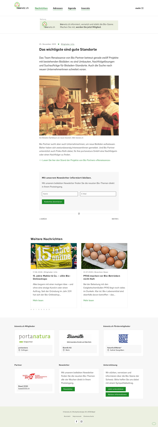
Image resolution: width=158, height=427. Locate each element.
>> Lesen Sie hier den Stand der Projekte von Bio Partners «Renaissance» (74, 160)
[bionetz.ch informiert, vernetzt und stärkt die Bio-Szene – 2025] (79, 25)
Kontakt (67, 416)
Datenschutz (89, 416)
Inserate (85, 8)
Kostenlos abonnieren (53, 202)
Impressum (77, 416)
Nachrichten (41, 8)
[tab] (31, 309)
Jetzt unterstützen (115, 389)
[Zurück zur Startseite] (23, 5)
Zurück (44, 219)
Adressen (58, 8)
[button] (139, 8)
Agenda (72, 8)
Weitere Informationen (117, 394)
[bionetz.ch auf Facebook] (76, 421)
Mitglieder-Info (67, 44)
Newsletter (68, 389)
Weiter (114, 219)
